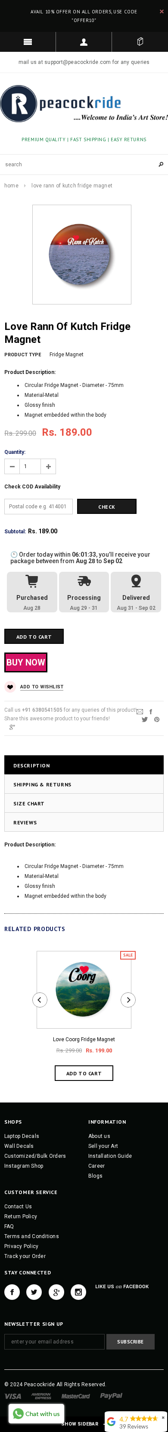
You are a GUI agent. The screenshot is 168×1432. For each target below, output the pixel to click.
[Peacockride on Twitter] (34, 1292)
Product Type (22, 355)
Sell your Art (103, 1146)
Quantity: (14, 452)
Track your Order (25, 1256)
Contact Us (18, 1207)
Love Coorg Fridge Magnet (84, 1039)
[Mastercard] (76, 1396)
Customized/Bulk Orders (35, 1156)
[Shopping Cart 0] (140, 42)
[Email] (140, 712)
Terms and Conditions (31, 1236)
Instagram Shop (23, 1166)
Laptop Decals (21, 1136)
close (162, 11)
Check (106, 507)
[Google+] (12, 727)
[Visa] (12, 1396)
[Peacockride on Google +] (56, 1292)
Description (31, 765)
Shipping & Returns (42, 784)
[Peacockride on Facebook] (12, 1292)
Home (11, 186)
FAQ (9, 1226)
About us (99, 1136)
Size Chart (29, 803)
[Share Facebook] (150, 712)
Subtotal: (15, 532)
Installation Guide (110, 1156)
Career (96, 1166)
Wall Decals (19, 1146)
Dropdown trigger (84, 42)
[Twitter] (145, 719)
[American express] (41, 1396)
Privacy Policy (21, 1246)
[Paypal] (111, 1396)
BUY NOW (25, 662)
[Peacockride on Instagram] (78, 1292)
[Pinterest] (156, 719)
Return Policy (20, 1216)
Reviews (25, 822)
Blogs (95, 1176)
